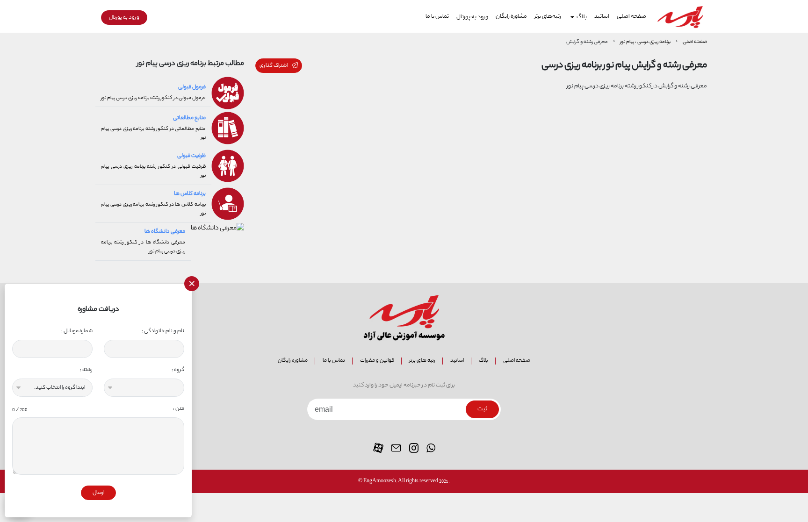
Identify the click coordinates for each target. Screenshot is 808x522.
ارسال (98, 493)
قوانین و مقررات (377, 360)
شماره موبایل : (77, 331)
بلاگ (483, 360)
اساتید (601, 17)
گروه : (178, 370)
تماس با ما (437, 17)
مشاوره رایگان (511, 17)
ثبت (482, 409)
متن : (98, 409)
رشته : (86, 370)
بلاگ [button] (582, 17)
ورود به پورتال (472, 17)
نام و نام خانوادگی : (163, 331)
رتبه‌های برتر (547, 17)
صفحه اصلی (631, 17)
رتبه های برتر (422, 360)
